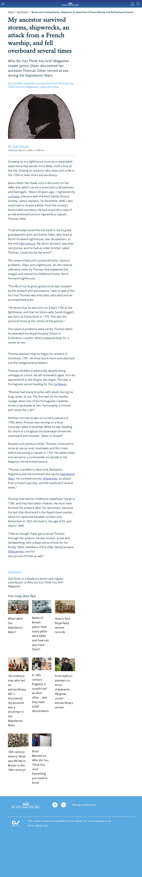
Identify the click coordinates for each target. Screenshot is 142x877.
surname (14, 196)
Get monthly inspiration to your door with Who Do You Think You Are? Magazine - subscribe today (41, 84)
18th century (27, 243)
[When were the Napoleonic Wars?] (18, 607)
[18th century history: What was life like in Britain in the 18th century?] (18, 740)
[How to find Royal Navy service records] (65, 607)
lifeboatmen (16, 551)
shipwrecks (50, 478)
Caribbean (60, 384)
